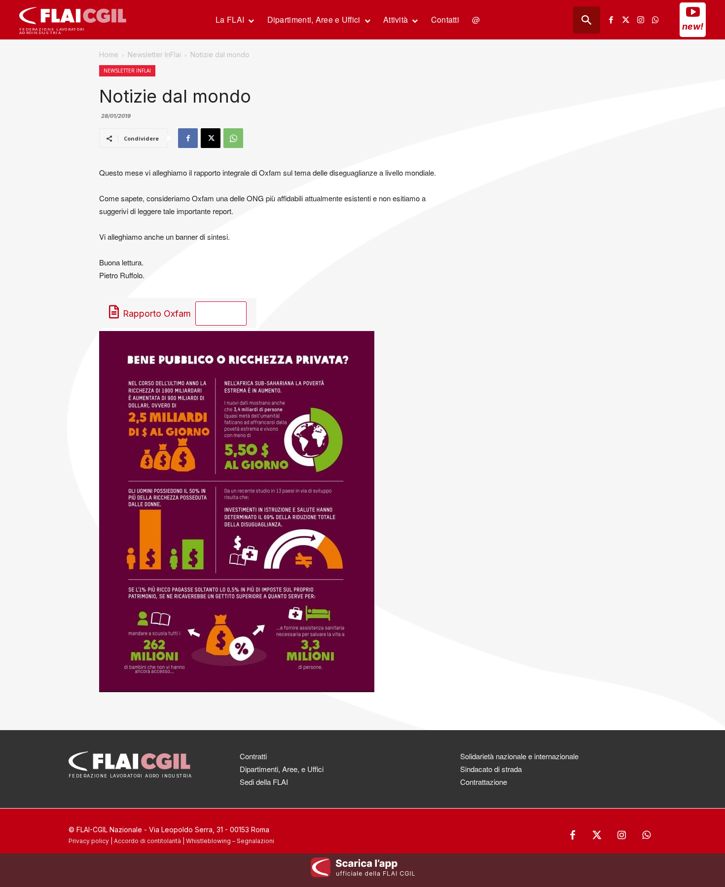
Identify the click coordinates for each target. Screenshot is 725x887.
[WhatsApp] (233, 138)
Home (108, 54)
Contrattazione (483, 781)
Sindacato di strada (491, 769)
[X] (210, 138)
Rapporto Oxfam (157, 313)
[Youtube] (693, 12)
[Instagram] (641, 20)
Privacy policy (89, 841)
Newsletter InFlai (154, 54)
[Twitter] (626, 20)
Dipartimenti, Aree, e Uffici (282, 769)
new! (692, 26)
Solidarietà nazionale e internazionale (519, 756)
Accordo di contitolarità (147, 841)
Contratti (253, 756)
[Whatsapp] (655, 20)
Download (226, 314)
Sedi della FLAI (264, 781)
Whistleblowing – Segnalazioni (230, 841)
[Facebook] (611, 20)
